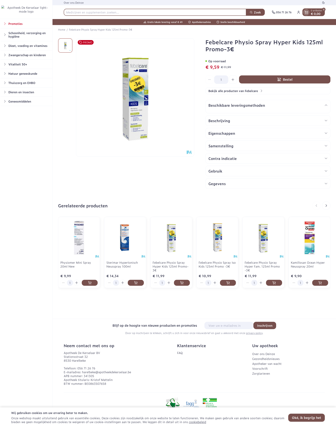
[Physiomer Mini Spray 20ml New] (79, 237)
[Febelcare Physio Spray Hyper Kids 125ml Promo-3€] (171, 237)
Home (61, 29)
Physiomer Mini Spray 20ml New (75, 264)
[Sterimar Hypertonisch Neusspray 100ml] (125, 237)
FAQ (180, 353)
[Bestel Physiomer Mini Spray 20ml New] (90, 283)
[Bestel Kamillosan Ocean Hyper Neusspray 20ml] (320, 283)
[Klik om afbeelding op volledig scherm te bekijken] (135, 97)
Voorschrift (260, 368)
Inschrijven (264, 325)
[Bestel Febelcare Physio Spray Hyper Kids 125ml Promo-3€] (182, 283)
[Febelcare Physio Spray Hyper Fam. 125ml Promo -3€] (263, 237)
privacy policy (254, 333)
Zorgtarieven (261, 373)
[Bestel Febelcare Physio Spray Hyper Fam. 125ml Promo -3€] (274, 283)
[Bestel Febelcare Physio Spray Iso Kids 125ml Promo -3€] (228, 283)
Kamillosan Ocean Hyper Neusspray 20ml (308, 264)
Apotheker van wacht (267, 364)
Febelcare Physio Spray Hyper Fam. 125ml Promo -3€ (262, 266)
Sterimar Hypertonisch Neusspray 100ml (122, 264)
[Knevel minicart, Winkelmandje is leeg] (306, 12)
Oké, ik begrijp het (306, 417)
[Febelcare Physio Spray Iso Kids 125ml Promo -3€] (217, 237)
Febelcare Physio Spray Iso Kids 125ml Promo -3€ (217, 264)
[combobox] (155, 12)
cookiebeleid (197, 422)
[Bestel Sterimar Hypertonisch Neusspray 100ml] (136, 283)
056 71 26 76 (86, 368)
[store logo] (26, 9)
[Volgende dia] (326, 205)
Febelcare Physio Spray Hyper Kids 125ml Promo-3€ (170, 266)
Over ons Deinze (74, 2)
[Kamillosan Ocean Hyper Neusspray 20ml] (309, 237)
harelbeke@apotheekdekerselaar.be (106, 372)
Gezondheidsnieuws (266, 359)
